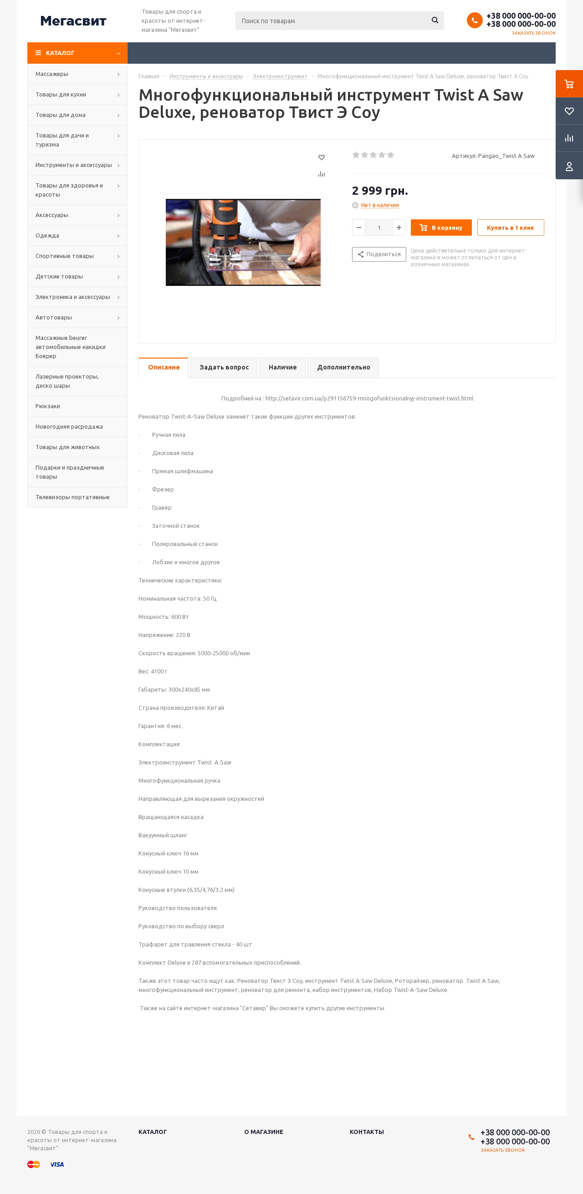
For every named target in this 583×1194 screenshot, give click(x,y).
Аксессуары (52, 215)
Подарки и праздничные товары (70, 472)
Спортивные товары (65, 256)
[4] (382, 155)
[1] (356, 155)
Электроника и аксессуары (73, 296)
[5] (391, 155)
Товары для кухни (61, 94)
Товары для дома (61, 114)
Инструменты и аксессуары (74, 165)
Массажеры (52, 74)
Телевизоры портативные (73, 497)
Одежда (47, 235)
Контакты (367, 1131)
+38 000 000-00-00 (521, 15)
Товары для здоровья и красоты (69, 189)
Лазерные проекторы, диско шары (67, 381)
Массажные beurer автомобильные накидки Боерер (71, 346)
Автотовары (54, 317)
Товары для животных (68, 447)
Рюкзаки (48, 406)
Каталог (60, 53)
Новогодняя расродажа (69, 426)
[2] (365, 155)
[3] (373, 155)
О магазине (263, 1131)
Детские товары (59, 276)
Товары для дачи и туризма (62, 139)
